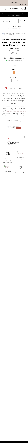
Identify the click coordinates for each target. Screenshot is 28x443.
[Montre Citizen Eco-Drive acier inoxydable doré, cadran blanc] (14, 136)
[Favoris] (6, 88)
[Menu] (3, 9)
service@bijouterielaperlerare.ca (16, 111)
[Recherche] (6, 9)
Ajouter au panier (16, 88)
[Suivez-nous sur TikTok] (26, 4)
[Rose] (14, 72)
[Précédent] (20, 21)
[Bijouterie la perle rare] (14, 9)
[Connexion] (22, 9)
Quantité (14, 77)
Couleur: (14, 69)
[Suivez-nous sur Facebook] (20, 4)
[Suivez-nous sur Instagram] (22, 4)
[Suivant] (24, 21)
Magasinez (9, 27)
